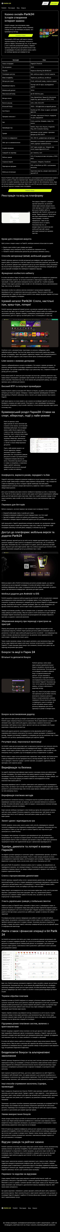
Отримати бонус (20, 35)
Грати (45, 3)
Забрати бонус (30, 190)
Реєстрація (54, 3)
